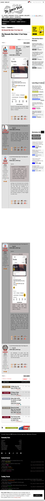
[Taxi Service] (38, 30)
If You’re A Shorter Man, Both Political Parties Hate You (14, 485)
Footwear (10, 468)
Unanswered (27, 39)
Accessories (8, 471)
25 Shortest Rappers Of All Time (37, 95)
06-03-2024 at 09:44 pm (15, 160)
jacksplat (5, 352)
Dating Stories (11, 480)
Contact (5, 19)
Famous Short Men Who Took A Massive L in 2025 (37, 45)
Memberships (5, 21)
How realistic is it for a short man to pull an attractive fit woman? (37, 53)
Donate (4, 23)
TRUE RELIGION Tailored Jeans (36, 159)
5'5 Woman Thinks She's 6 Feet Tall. (15, 393)
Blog (6, 15)
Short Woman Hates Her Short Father (10, 488)
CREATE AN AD (36, 138)
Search (43, 2)
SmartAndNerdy (6, 132)
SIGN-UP (7, 2)
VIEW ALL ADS (36, 135)
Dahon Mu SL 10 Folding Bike (36, 150)
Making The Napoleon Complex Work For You (12, 460)
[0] (28, 2)
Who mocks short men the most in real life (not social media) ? (38, 63)
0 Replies (41, 91)
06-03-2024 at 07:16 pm (15, 55)
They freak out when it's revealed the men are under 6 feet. (15, 418)
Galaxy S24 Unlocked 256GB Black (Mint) (37, 142)
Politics (9, 486)
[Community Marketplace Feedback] (26, 379)
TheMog (18, 389)
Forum (21, 15)
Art (3, 17)
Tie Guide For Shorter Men (8, 469)
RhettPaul (18, 395)
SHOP (7, 17)
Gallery (26, 15)
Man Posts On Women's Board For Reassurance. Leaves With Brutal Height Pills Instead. (22, 479)
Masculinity (7, 461)
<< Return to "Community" (6, 378)
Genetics (10, 489)
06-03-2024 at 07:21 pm (15, 129)
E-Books (13, 21)
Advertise (18, 17)
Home (2, 15)
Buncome (5, 53)
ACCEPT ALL (38, 495)
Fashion (11, 15)
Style (16, 15)
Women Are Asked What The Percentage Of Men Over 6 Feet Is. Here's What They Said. (16, 410)
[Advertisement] (34, 9)
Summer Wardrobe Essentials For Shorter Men (37, 104)
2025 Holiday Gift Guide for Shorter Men (11, 463)
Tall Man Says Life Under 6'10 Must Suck (15, 387)
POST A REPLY (26, 43)
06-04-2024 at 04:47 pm (15, 349)
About (12, 17)
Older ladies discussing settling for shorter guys (13, 482)
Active (22, 39)
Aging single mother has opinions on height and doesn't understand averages (16, 400)
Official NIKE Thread (6, 466)
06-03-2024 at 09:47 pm (15, 247)
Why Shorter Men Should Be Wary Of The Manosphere (37, 87)
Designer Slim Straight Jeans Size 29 (37, 166)
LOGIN (2, 2)
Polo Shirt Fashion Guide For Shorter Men (36, 112)
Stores (20, 19)
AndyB (17, 404)
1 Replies (42, 99)
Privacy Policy (17, 497)
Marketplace (13, 19)
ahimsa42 (5, 163)
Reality (9, 483)
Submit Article (21, 21)
